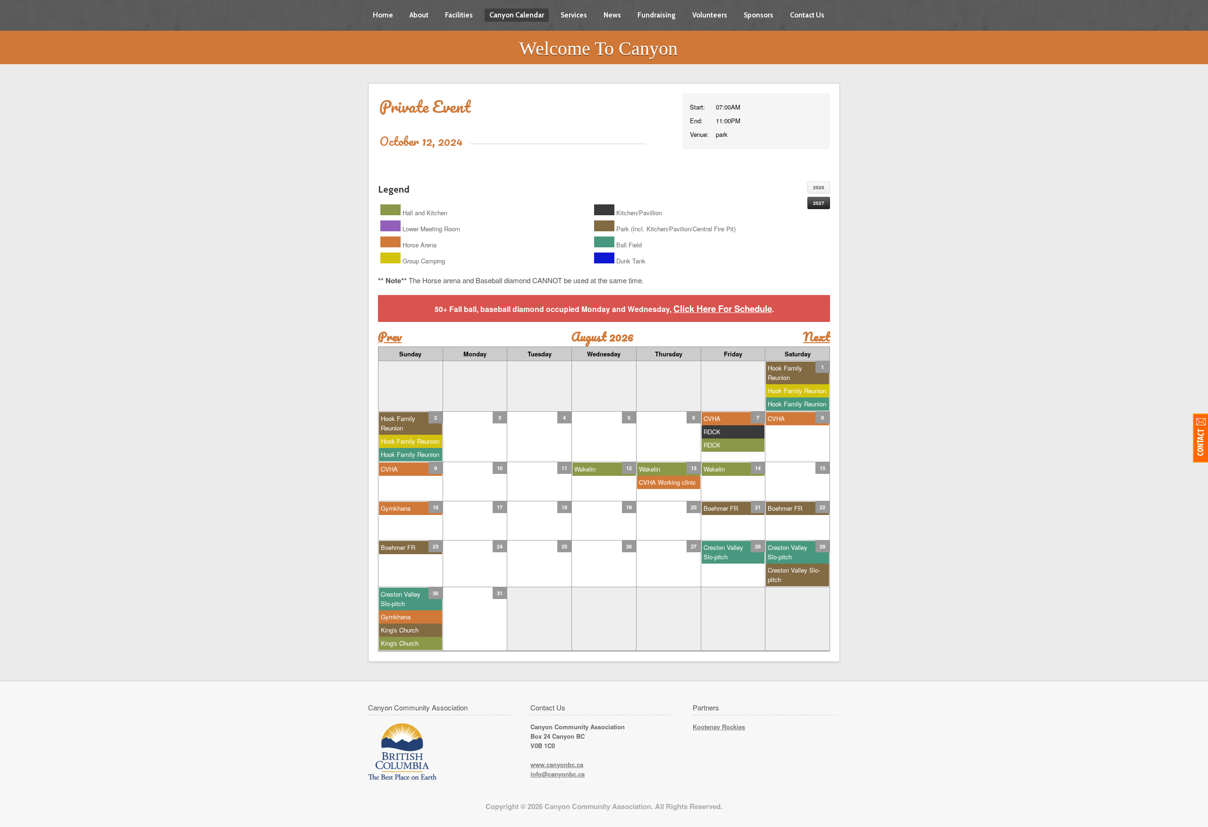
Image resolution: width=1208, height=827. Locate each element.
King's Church (400, 629)
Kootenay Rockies (719, 726)
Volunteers (709, 15)
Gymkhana (396, 508)
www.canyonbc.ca (556, 764)
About (419, 15)
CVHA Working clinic (667, 482)
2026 (818, 187)
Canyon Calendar (516, 15)
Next (816, 336)
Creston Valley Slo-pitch (723, 552)
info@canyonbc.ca (557, 773)
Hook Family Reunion (785, 372)
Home (383, 15)
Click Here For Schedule (722, 308)
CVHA (712, 418)
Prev (390, 336)
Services (574, 15)
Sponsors (758, 15)
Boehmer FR (721, 508)
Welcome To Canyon (598, 48)
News (612, 15)
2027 (818, 203)
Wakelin (585, 468)
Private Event (424, 106)
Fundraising (657, 15)
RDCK (712, 431)
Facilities (459, 15)
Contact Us (807, 15)
